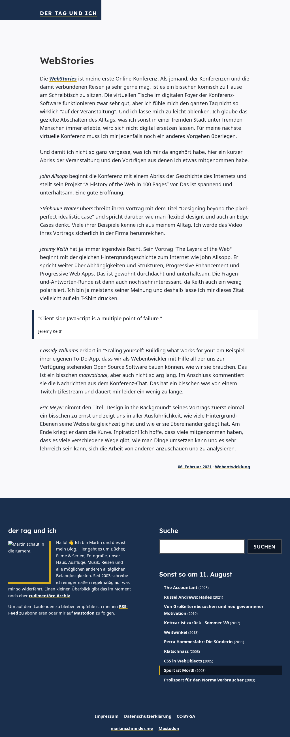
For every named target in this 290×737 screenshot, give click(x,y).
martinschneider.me (132, 728)
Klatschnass (176, 651)
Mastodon (84, 613)
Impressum (106, 716)
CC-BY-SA (186, 716)
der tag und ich (68, 13)
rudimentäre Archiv (49, 595)
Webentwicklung (232, 466)
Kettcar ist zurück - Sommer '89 (196, 622)
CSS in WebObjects (183, 661)
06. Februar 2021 (195, 466)
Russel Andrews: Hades (188, 597)
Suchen (265, 546)
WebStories (63, 78)
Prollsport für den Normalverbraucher (204, 680)
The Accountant (180, 587)
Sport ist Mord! (179, 670)
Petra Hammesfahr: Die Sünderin (198, 641)
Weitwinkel (175, 632)
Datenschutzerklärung (147, 716)
